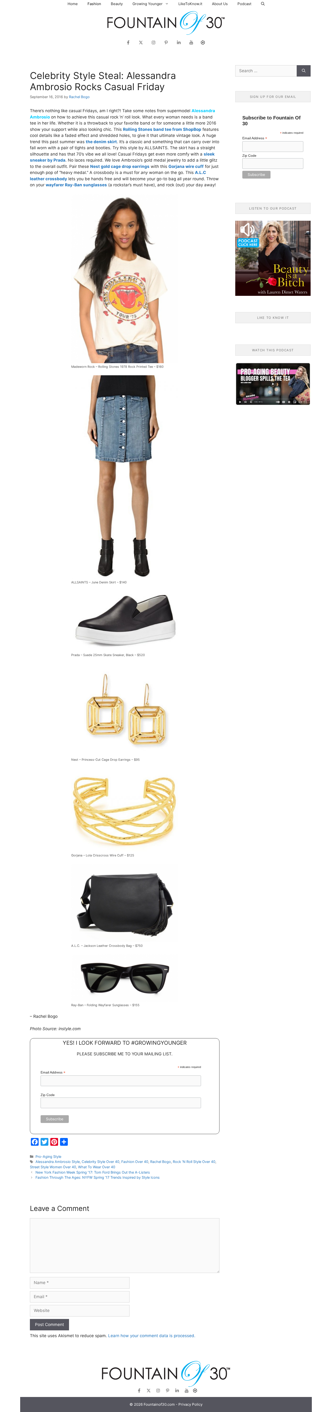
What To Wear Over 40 (96, 1167)
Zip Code (48, 1095)
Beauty (117, 3)
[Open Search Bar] (263, 4)
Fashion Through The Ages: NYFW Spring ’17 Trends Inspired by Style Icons (97, 1177)
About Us (220, 3)
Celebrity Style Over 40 (100, 1162)
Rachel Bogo (160, 1162)
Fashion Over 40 (134, 1162)
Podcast (244, 3)
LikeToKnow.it (190, 3)
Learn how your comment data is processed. (151, 1335)
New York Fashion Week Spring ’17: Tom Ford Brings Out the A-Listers (92, 1172)
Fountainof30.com (159, 1404)
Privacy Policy (190, 1404)
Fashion (94, 3)
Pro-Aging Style (48, 1156)
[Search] (304, 71)
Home (73, 3)
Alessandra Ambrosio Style (57, 1162)
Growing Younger (147, 3)
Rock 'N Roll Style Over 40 (194, 1162)
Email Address (53, 1072)
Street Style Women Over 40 (53, 1167)
